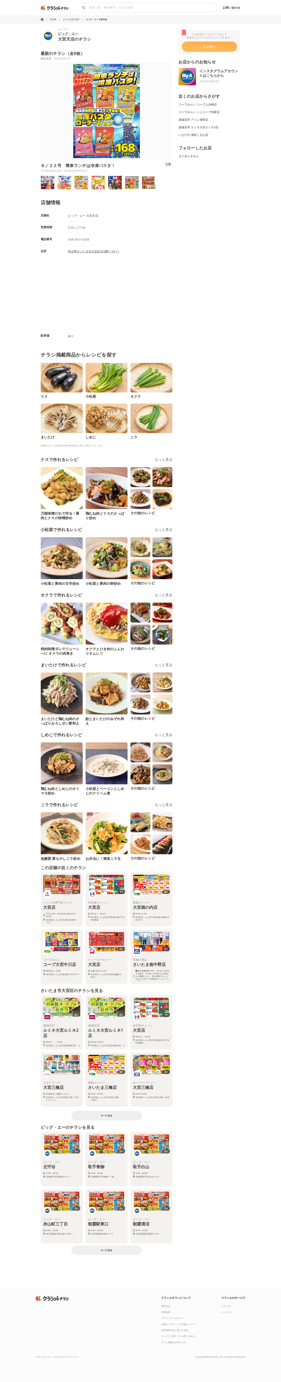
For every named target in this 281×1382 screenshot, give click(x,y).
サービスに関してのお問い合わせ (178, 1336)
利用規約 (165, 1312)
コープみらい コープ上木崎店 (198, 104)
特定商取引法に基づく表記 (174, 1330)
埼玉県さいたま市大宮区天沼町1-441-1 (93, 251)
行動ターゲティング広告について (178, 1324)
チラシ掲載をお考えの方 (173, 1342)
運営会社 (165, 1306)
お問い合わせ (231, 7)
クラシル (226, 1306)
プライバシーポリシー (172, 1318)
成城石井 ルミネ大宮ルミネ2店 (198, 127)
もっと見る (163, 459)
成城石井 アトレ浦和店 (193, 119)
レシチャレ (227, 1312)
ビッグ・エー (68, 33)
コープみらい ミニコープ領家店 (199, 112)
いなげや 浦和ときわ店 (193, 135)
